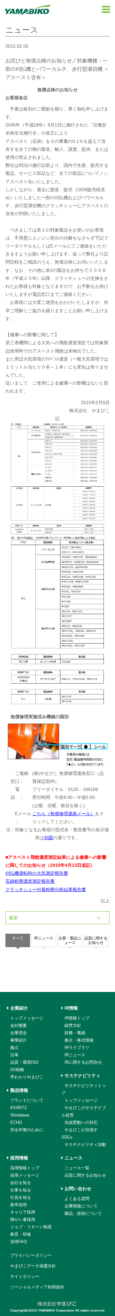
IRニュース (75, 1054)
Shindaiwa (19, 1115)
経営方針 (73, 1025)
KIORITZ (18, 1107)
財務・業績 (75, 1032)
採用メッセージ (24, 1175)
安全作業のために (26, 1129)
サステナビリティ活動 (85, 1144)
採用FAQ (18, 1241)
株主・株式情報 (79, 1040)
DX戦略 (17, 1069)
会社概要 (18, 1025)
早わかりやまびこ (26, 1077)
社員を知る (20, 1197)
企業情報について (81, 1206)
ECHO (16, 1122)
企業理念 (18, 1032)
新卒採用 (18, 1204)
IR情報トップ (77, 1018)
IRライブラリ (77, 1047)
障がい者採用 (22, 1219)
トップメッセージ (26, 1018)
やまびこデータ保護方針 (33, 1265)
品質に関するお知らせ (85, 1175)
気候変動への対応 (81, 1122)
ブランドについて (26, 1100)
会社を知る (20, 1182)
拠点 (14, 1047)
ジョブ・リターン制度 (31, 1226)
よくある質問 (77, 1198)
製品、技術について (83, 1213)
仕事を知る (20, 1190)
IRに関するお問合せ (83, 1062)
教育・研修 (20, 1234)
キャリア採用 (22, 1212)
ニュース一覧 (77, 1168)
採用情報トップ (24, 1168)
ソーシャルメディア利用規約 (37, 1287)
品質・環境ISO (24, 1062)
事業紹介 (18, 1040)
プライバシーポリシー (31, 1255)
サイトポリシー (24, 1276)
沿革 (14, 1054)
